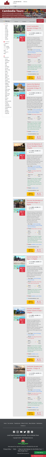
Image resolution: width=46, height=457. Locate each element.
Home (3, 7)
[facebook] (14, 432)
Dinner (40, 244)
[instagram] (18, 432)
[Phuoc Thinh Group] (23, 442)
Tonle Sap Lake (7, 87)
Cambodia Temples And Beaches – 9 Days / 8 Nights (34, 368)
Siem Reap (7, 81)
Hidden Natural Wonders (33, 403)
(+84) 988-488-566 (17, 1)
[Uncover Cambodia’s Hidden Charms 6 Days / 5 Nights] (19, 311)
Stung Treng (30, 57)
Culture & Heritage (36, 49)
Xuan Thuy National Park (7, 95)
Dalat (6, 71)
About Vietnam (32, 423)
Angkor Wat (38, 170)
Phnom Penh (6, 98)
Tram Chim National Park (7, 91)
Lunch (37, 71)
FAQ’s (14, 449)
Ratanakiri (38, 56)
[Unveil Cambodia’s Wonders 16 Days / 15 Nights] (19, 29)
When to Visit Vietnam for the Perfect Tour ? (30, 449)
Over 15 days (6, 52)
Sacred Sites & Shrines (34, 129)
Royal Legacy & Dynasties (33, 66)
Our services (10, 423)
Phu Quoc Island (7, 79)
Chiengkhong (8, 107)
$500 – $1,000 (6, 29)
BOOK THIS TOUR (30, 77)
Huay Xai (7, 113)
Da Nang (7, 66)
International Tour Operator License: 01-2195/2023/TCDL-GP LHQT (23, 446)
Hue (6, 65)
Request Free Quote (38, 456)
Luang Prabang (7, 103)
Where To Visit (24, 423)
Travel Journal (17, 423)
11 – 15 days (6, 50)
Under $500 (6, 26)
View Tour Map (22, 39)
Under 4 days (6, 44)
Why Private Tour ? (23, 451)
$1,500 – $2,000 (7, 35)
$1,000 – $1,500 (7, 32)
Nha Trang (7, 69)
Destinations (39, 423)
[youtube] (21, 432)
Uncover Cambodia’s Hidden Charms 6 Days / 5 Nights (34, 310)
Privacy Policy (7, 449)
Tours (7, 7)
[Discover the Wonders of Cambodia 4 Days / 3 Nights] (19, 203)
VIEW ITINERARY (39, 77)
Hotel (38, 74)
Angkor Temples (7, 84)
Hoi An (6, 68)
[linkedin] (28, 432)
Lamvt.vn (27, 453)
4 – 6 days (6, 46)
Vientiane (7, 105)
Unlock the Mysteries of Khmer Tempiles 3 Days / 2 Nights (35, 146)
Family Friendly (39, 51)
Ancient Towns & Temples (36, 65)
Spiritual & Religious (32, 52)
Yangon (7, 110)
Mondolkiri (35, 57)
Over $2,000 (6, 38)
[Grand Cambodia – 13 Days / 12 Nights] (19, 260)
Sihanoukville (8, 101)
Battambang (30, 56)
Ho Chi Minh (6, 73)
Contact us (23, 425)
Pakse (6, 108)
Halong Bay (6, 63)
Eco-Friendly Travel (33, 69)
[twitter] (25, 432)
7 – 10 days (7, 47)
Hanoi (6, 59)
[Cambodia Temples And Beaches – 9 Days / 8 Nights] (19, 369)
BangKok (7, 111)
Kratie (34, 56)
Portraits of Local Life (37, 182)
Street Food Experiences (32, 126)
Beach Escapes (38, 124)
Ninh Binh (7, 60)
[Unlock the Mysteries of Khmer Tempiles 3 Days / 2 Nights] (19, 147)
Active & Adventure (31, 51)
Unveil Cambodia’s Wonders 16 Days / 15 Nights (34, 28)
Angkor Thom (30, 172)
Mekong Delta (7, 76)
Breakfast (33, 71)
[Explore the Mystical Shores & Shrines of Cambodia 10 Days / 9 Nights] (19, 87)
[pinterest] (32, 432)
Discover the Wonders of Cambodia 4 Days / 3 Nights (35, 202)
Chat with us (40, 452)
